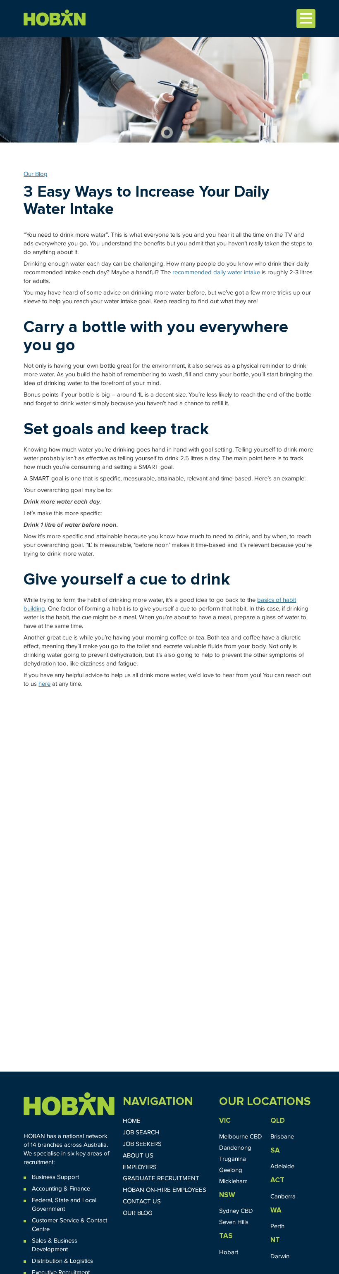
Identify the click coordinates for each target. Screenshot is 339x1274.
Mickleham (233, 1181)
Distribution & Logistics (62, 1261)
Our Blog (36, 174)
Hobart (228, 1252)
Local (89, 1200)
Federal (42, 1200)
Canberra (283, 1196)
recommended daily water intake (216, 272)
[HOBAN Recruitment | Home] (69, 1103)
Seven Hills (233, 1222)
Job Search (141, 1132)
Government (48, 1209)
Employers (140, 1167)
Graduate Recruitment (161, 1178)
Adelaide (282, 1166)
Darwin (279, 1256)
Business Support (55, 1177)
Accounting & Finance (61, 1189)
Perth (277, 1226)
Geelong (230, 1170)
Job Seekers (142, 1144)
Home (132, 1121)
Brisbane (282, 1137)
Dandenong (235, 1148)
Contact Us (142, 1201)
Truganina (232, 1159)
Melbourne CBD (240, 1137)
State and (67, 1200)
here (44, 684)
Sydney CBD (236, 1211)
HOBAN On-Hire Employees (164, 1190)
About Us (138, 1156)
